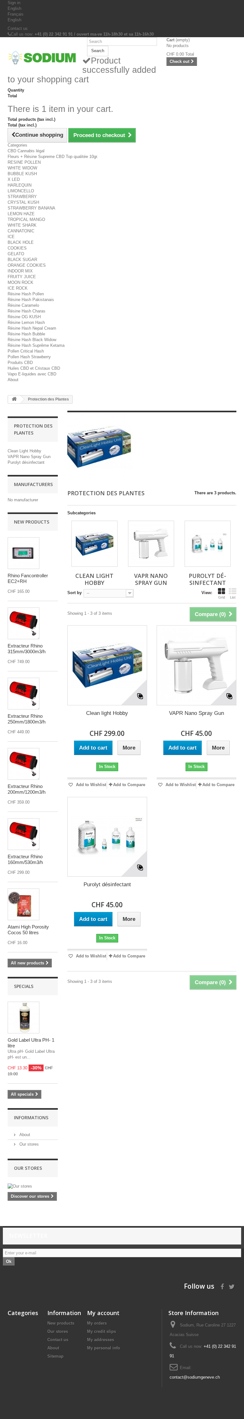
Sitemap (55, 1356)
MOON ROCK (20, 282)
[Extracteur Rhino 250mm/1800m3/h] (23, 694)
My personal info (103, 1348)
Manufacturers (33, 484)
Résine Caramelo (23, 305)
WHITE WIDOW (22, 168)
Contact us (18, 28)
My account (103, 1313)
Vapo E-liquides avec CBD (32, 374)
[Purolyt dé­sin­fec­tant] (208, 544)
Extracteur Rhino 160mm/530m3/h (25, 859)
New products (31, 522)
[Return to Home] (14, 399)
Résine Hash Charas (26, 311)
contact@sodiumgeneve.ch (195, 1377)
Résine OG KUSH (24, 316)
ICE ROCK (18, 288)
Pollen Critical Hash (26, 351)
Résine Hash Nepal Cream (32, 328)
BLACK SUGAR (22, 259)
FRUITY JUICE (22, 276)
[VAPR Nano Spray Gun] (151, 544)
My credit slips (101, 1331)
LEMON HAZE (21, 213)
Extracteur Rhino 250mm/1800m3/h (26, 718)
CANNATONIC (21, 231)
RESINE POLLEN (24, 162)
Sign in (14, 2)
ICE (11, 236)
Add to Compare (129, 784)
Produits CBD (20, 362)
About (13, 379)
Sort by (74, 592)
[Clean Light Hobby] (94, 544)
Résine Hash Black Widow (32, 339)
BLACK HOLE (21, 242)
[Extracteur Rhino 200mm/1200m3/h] (23, 764)
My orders (97, 1323)
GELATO (16, 253)
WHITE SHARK (22, 225)
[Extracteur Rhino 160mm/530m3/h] (23, 834)
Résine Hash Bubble (26, 334)
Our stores (28, 1144)
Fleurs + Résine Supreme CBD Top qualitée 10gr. (53, 156)
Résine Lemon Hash (26, 322)
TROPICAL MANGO (26, 219)
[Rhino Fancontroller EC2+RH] (23, 553)
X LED (14, 179)
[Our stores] (33, 1186)
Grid (221, 597)
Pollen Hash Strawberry (29, 356)
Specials (23, 986)
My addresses (100, 1339)
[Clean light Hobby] (107, 665)
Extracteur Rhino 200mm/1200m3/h (26, 789)
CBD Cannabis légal (26, 150)
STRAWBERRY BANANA (31, 208)
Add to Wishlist (90, 784)
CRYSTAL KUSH (23, 202)
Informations (31, 1117)
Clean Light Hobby (24, 451)
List (232, 597)
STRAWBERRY (22, 196)
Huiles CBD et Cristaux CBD (34, 368)
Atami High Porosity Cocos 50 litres (28, 929)
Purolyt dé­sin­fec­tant (26, 462)
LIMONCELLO (21, 191)
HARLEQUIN (19, 185)
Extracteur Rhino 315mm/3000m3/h (26, 648)
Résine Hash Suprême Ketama (36, 345)
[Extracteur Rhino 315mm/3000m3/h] (23, 623)
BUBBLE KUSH (22, 173)
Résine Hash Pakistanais (31, 299)
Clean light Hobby (107, 713)
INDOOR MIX (20, 271)
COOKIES (17, 248)
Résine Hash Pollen (26, 293)
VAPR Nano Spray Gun (29, 456)
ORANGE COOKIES (27, 265)
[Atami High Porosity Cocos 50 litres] (23, 904)
